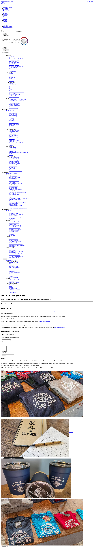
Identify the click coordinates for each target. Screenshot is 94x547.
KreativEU (11, 219)
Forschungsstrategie (13, 176)
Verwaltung (11, 76)
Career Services (12, 151)
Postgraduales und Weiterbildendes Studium (18, 152)
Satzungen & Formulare (14, 79)
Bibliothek (11, 83)
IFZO (10, 87)
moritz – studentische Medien (15, 291)
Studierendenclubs (13, 288)
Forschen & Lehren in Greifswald (16, 226)
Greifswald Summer (13, 231)
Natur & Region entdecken (15, 267)
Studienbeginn (12, 125)
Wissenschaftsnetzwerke (14, 181)
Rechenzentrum (12, 84)
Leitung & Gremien (13, 74)
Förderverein (11, 70)
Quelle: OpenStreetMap (88, 1)
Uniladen (11, 276)
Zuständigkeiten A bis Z (14, 97)
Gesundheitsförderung (13, 273)
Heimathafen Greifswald (14, 282)
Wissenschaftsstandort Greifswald (16, 179)
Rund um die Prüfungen (14, 130)
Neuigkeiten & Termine (14, 257)
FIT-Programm (12, 218)
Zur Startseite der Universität (12, 54)
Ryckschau (11, 56)
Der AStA (11, 169)
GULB (10, 88)
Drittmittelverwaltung (13, 200)
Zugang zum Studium (13, 116)
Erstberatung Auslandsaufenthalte (16, 256)
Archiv (10, 89)
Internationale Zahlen (13, 215)
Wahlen (10, 78)
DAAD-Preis (12, 235)
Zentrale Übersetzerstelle (14, 255)
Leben (5, 258)
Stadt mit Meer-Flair (13, 262)
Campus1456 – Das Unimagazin (16, 63)
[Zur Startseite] (14, 44)
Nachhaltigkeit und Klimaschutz (16, 66)
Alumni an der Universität (14, 105)
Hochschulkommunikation (14, 62)
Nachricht (4, 351)
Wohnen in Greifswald (14, 124)
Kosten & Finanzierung (14, 123)
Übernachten (11, 265)
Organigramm (12, 77)
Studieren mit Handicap (14, 135)
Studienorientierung (13, 115)
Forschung (6, 172)
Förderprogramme (13, 188)
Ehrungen (11, 106)
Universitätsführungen (13, 277)
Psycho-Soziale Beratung (14, 163)
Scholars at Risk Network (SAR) (16, 217)
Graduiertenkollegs (13, 187)
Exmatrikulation (12, 147)
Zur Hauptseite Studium (11, 110)
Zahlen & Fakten (12, 71)
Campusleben (12, 271)
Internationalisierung (13, 213)
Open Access (12, 206)
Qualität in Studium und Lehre (15, 171)
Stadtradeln (11, 275)
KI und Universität (13, 67)
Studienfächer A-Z (13, 113)
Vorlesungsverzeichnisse (14, 131)
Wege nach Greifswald (14, 221)
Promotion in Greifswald (14, 228)
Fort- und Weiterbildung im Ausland (16, 245)
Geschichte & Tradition (14, 60)
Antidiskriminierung (13, 108)
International (6, 209)
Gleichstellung (12, 81)
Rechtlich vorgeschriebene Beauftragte (17, 99)
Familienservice (12, 167)
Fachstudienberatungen (14, 160)
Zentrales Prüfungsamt (14, 158)
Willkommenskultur (13, 61)
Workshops (11, 136)
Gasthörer (11, 153)
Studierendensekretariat (14, 161)
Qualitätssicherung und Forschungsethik (17, 202)
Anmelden (3, 3)
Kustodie (11, 90)
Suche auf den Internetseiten (44, 321)
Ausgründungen (12, 195)
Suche (2, 31)
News (10, 57)
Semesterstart (12, 120)
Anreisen (11, 121)
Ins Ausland (11, 237)
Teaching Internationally (14, 242)
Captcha (4, 352)
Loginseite (55, 311)
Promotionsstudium (13, 148)
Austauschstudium (13, 224)
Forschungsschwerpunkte (14, 177)
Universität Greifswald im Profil (16, 58)
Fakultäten (11, 73)
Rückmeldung (12, 139)
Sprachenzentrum (12, 86)
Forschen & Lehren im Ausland (16, 244)
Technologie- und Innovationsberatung (17, 192)
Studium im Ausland (13, 239)
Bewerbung (11, 118)
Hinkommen (11, 263)
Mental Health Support (14, 230)
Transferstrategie (12, 193)
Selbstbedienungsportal (14, 132)
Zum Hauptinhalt (4, 1)
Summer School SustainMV (15, 232)
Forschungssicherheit (13, 203)
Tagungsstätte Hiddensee (14, 94)
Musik (10, 286)
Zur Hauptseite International (12, 210)
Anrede (3, 338)
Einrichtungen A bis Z (13, 95)
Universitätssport (12, 93)
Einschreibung (12, 119)
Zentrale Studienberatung (14, 157)
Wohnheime (11, 281)
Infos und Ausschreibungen (15, 199)
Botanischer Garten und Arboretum (16, 92)
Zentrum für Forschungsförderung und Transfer (19, 198)
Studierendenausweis (13, 137)
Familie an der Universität (14, 272)
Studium (5, 109)
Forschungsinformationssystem (15, 183)
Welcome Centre (12, 250)
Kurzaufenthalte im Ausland (15, 241)
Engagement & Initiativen (14, 289)
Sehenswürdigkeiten (13, 266)
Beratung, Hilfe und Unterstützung (16, 100)
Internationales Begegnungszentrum (16, 251)
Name (3, 341)
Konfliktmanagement (13, 101)
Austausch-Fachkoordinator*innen (16, 253)
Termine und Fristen (13, 126)
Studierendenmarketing (14, 162)
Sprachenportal (12, 246)
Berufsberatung (12, 168)
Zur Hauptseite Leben (11, 260)
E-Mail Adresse (5, 344)
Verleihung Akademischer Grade (16, 189)
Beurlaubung (11, 141)
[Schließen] (1, 30)
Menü (5, 47)
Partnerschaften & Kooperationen (16, 214)
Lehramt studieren (13, 114)
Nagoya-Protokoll (13, 204)
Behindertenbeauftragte (14, 164)
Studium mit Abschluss (14, 223)
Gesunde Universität (13, 104)
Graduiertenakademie (13, 186)
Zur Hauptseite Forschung (11, 173)
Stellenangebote (12, 68)
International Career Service (15, 229)
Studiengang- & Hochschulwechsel (16, 142)
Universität (6, 52)
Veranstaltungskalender (14, 65)
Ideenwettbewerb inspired (14, 194)
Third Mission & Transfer (14, 182)
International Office (13, 166)
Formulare (11, 128)
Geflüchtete (11, 234)
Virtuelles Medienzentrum (14, 103)
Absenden (19, 31)
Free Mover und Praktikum (15, 225)
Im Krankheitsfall (12, 134)
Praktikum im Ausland (14, 240)
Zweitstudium (12, 150)
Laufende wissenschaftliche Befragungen (18, 208)
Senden (3, 355)
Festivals (11, 287)
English (2, 2)
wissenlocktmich (12, 292)
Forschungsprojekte (13, 178)
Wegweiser (6, 50)
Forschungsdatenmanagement (15, 205)
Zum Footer (10, 1)
